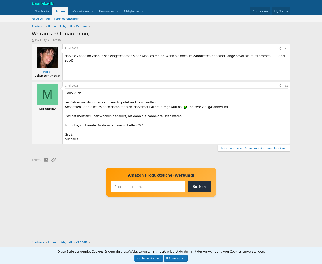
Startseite (42, 11)
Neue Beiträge (41, 19)
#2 (286, 85)
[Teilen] (280, 48)
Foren (60, 11)
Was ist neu (80, 11)
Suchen (199, 186)
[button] (92, 11)
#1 (286, 48)
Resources (106, 11)
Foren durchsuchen (66, 19)
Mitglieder (132, 11)
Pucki (38, 40)
